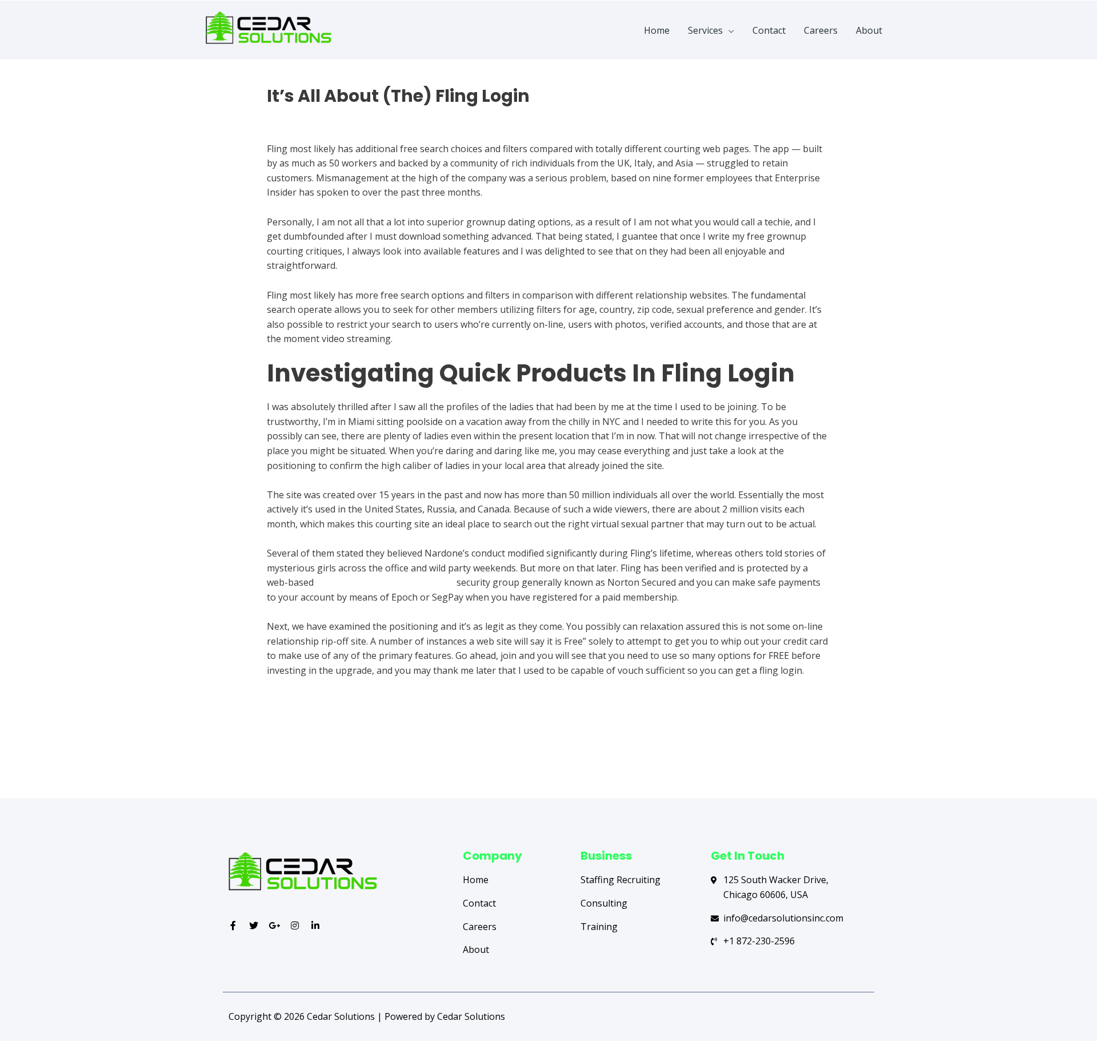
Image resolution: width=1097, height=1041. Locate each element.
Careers (821, 30)
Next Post (833, 753)
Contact (769, 30)
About (869, 30)
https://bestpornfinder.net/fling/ (385, 582)
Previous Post (272, 753)
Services (705, 30)
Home (657, 30)
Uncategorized (298, 116)
